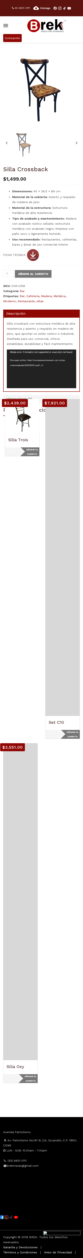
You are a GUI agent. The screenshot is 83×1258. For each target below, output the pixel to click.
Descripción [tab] (16, 313)
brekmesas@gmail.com (23, 1165)
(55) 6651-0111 (16, 1160)
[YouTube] (16, 1216)
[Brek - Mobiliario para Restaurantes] (46, 25)
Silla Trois (18, 439)
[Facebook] (2, 1216)
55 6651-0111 (22, 8)
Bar (22, 291)
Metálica (59, 296)
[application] (41, 369)
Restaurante (26, 301)
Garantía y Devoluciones (20, 1247)
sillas (40, 301)
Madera (46, 296)
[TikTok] (11, 1216)
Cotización (12, 38)
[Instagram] (7, 1216)
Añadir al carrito (33, 274)
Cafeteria (32, 296)
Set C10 (56, 722)
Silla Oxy (15, 1066)
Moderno (9, 301)
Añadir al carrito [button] (32, 451)
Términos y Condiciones (20, 1252)
